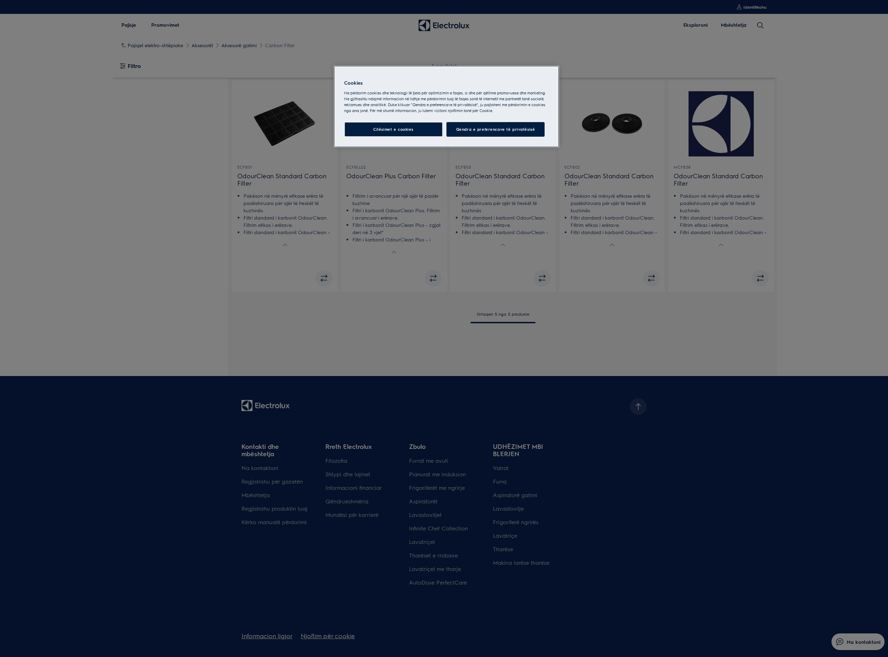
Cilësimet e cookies (393, 129)
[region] (446, 106)
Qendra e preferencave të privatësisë (495, 129)
